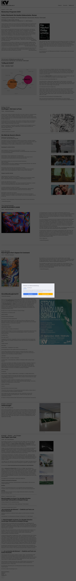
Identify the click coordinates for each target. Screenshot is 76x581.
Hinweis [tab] (25, 287)
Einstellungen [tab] (29, 287)
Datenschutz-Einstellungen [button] (34, 291)
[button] (30, 294)
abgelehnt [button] (49, 290)
